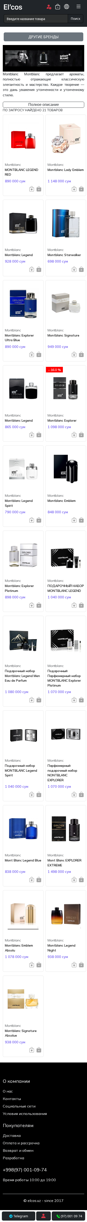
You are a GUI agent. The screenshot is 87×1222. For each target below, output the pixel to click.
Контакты (12, 1098)
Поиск (75, 18)
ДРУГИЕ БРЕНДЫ (44, 36)
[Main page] (13, 6)
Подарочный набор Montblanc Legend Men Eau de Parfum (22, 676)
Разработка (13, 1158)
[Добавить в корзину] (39, 189)
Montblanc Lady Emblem (66, 170)
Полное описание (43, 105)
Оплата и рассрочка (21, 1143)
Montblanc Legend (19, 255)
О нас (8, 1091)
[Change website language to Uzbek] (66, 6)
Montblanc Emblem (62, 501)
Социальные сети (19, 1106)
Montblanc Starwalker (64, 255)
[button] (78, 6)
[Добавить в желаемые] (31, 189)
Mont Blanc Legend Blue (23, 860)
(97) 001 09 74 (71, 1216)
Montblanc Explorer (62, 420)
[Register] (43, 1216)
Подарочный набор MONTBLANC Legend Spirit (21, 770)
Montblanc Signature (63, 335)
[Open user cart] (57, 7)
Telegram (20, 1216)
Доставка (12, 1135)
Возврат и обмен (18, 1150)
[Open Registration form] (48, 7)
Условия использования (25, 1113)
